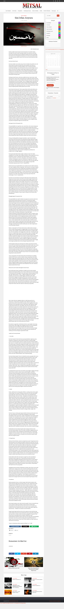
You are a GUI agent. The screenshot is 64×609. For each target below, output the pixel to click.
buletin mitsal (23, 46)
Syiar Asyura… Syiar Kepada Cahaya (16, 592)
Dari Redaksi (8, 10)
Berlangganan (50, 85)
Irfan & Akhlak (35, 10)
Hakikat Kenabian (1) (36, 585)
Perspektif (20, 10)
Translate (54, 97)
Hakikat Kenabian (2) (16, 579)
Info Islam (14, 10)
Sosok (41, 10)
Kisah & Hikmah (47, 10)
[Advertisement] (24, 293)
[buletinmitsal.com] (32, 5)
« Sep (46, 69)
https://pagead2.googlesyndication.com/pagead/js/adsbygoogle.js (13, 603)
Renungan (54, 10)
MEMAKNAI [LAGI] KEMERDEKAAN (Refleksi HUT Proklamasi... (17, 586)
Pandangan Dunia (27, 10)
